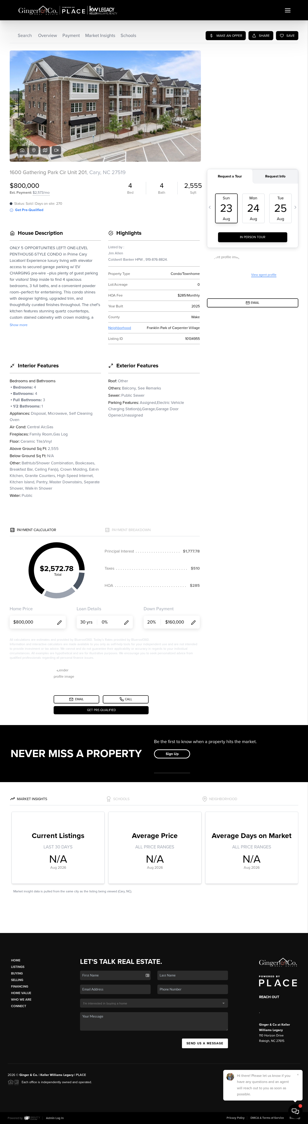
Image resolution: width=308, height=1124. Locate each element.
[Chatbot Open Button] (295, 1111)
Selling (17, 980)
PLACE (81, 1075)
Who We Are (21, 1000)
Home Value (21, 993)
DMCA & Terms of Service (267, 1118)
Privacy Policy (236, 1118)
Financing (19, 986)
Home (15, 960)
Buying (17, 973)
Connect (18, 1006)
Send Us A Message (204, 1043)
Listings (17, 967)
